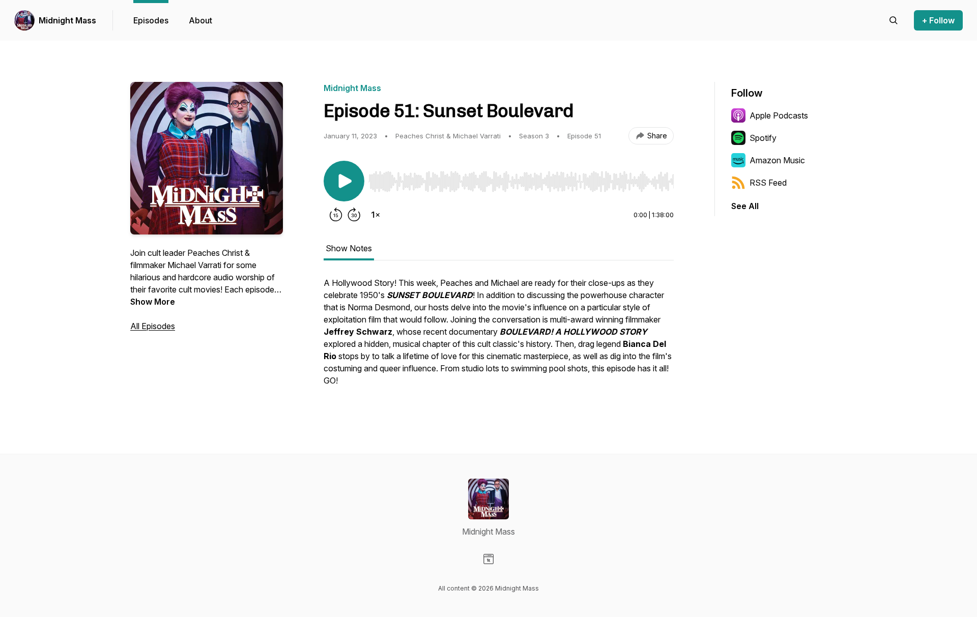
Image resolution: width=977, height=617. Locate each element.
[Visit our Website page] (488, 559)
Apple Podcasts (779, 115)
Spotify (763, 138)
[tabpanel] (499, 337)
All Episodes (152, 326)
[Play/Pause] (344, 181)
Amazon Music (777, 160)
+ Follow (938, 20)
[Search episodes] (893, 20)
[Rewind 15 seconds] (336, 215)
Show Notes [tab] (349, 248)
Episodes (150, 20)
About (200, 20)
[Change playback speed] (375, 215)
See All (745, 206)
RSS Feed (768, 183)
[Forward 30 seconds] (354, 215)
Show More (152, 302)
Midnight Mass (67, 20)
